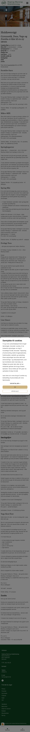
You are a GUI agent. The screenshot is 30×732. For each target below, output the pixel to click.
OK (15, 387)
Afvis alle (15, 391)
